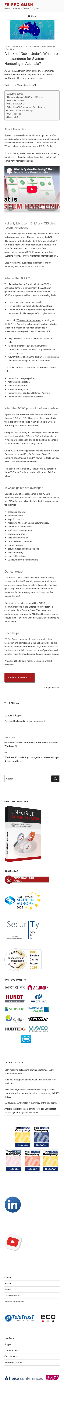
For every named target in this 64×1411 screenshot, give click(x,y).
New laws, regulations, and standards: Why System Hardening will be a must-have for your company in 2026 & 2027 (31, 1093)
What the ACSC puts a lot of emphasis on (26, 106)
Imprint (7, 1289)
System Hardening (13, 135)
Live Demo (9, 1338)
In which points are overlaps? (21, 110)
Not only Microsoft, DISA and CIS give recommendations (25, 98)
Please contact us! (19, 677)
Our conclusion (14, 113)
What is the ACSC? (16, 103)
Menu (33, 16)
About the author (15, 93)
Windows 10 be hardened (29, 320)
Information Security (14, 1301)
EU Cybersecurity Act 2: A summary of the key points (30, 1102)
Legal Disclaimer (12, 1295)
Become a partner (13, 1362)
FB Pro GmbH (18, 4)
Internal (14, 703)
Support (8, 1344)
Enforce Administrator (39, 606)
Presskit (8, 1283)
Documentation (11, 1350)
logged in (21, 720)
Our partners (10, 1356)
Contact (8, 1277)
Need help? (12, 117)
